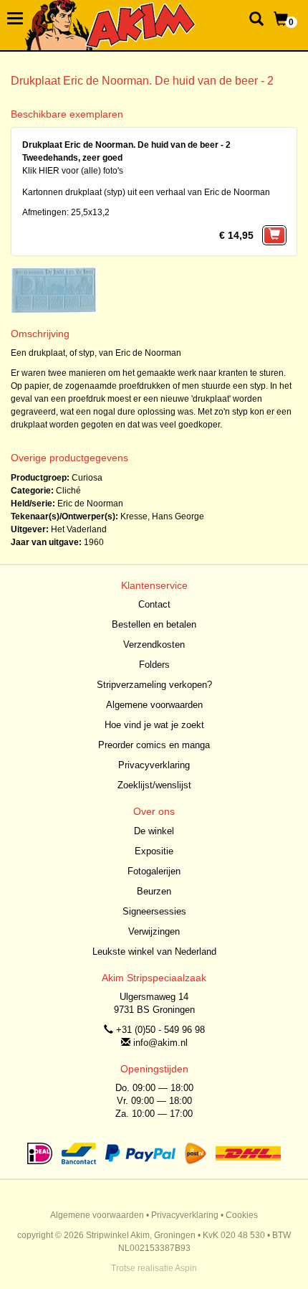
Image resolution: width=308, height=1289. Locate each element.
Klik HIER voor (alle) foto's (72, 171)
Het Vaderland (79, 529)
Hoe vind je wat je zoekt (154, 724)
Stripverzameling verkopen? (154, 684)
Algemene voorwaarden (154, 704)
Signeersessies (154, 911)
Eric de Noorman (90, 504)
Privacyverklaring (154, 765)
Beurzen (154, 891)
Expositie (154, 851)
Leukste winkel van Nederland (154, 951)
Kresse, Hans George (162, 516)
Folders (154, 664)
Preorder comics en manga (154, 745)
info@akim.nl (160, 1042)
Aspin (186, 1268)
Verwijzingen (154, 931)
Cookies (242, 1215)
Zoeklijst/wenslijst (154, 785)
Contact (154, 604)
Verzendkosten (154, 644)
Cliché (68, 491)
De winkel (154, 831)
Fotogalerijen (154, 871)
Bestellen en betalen (154, 624)
